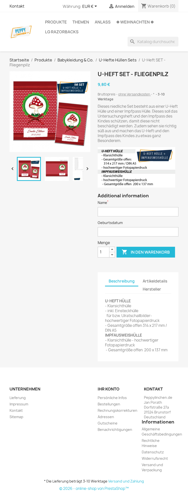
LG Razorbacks (62, 32)
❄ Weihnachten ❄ (135, 22)
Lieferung (18, 397)
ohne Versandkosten (134, 94)
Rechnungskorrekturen (117, 410)
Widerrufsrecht (155, 458)
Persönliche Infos (112, 397)
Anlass (103, 22)
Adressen (106, 416)
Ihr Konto (108, 389)
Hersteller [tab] (152, 289)
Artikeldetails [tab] (155, 281)
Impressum (19, 404)
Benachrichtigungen (115, 429)
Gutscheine (108, 423)
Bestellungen (109, 404)
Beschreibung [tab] (122, 281)
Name (103, 202)
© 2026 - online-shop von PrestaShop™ (94, 488)
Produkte (56, 22)
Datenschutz (153, 452)
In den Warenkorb (146, 252)
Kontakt (17, 6)
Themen (80, 22)
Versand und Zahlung (126, 481)
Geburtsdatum (110, 222)
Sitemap (16, 416)
